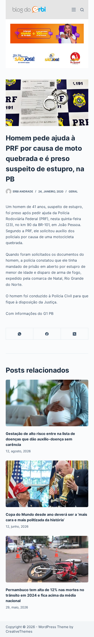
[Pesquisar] (82, 9)
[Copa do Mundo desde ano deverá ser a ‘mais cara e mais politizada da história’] (47, 484)
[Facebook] (47, 334)
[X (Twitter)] (75, 334)
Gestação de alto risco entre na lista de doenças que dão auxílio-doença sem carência (40, 439)
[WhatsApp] (20, 334)
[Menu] (74, 10)
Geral (73, 191)
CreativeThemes (19, 631)
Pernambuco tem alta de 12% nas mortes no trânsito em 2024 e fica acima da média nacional (45, 595)
